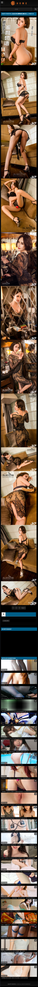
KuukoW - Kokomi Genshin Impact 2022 (12, 765)
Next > (23, 608)
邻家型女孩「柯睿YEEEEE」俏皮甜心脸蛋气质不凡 (14, 751)
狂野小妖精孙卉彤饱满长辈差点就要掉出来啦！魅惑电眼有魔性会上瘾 (19, 858)
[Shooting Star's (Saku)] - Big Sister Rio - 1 (12, 698)
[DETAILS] (4, 614)
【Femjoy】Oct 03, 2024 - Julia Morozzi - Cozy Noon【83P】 (17, 805)
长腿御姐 (3, 964)
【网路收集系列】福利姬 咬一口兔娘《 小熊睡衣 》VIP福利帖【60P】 (19, 845)
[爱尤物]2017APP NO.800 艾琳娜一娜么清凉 (13, 951)
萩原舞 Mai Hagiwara (7, 685)
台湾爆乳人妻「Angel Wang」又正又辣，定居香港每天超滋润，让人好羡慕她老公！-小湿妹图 (19, 871)
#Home (16, 9)
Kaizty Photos (19, 3)
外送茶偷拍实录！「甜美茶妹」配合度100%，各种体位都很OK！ (18, 898)
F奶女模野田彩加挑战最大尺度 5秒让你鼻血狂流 (14, 818)
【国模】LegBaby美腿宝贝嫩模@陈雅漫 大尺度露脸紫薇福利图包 (18, 791)
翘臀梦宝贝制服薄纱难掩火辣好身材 (11, 885)
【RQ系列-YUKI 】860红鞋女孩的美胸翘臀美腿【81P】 (16, 711)
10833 (3, 672)
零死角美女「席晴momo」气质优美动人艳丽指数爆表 (15, 778)
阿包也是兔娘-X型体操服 (7, 938)
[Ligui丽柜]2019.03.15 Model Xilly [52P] (11, 738)
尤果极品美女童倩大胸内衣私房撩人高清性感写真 (14, 978)
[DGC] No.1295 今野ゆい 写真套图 (10, 911)
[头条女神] (6, 621)
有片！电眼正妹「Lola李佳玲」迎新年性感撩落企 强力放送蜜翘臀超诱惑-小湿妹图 (19, 924)
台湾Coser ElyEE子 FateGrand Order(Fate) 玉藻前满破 (15, 725)
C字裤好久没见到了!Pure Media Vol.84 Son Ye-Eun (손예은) (17, 831)
